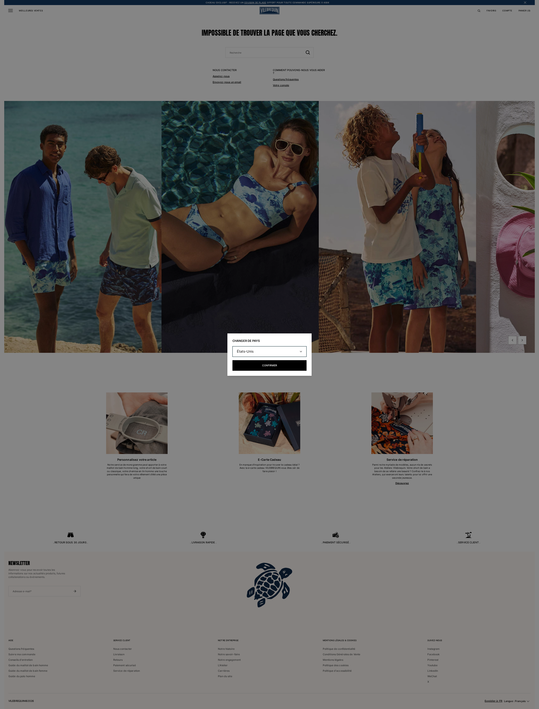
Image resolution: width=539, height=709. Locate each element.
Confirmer (269, 365)
